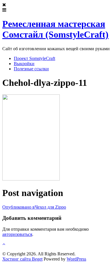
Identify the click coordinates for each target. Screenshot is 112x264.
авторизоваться (17, 234)
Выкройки (24, 63)
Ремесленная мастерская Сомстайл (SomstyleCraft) (55, 29)
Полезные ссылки (31, 68)
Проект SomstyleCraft (34, 58)
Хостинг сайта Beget (22, 259)
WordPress (76, 259)
